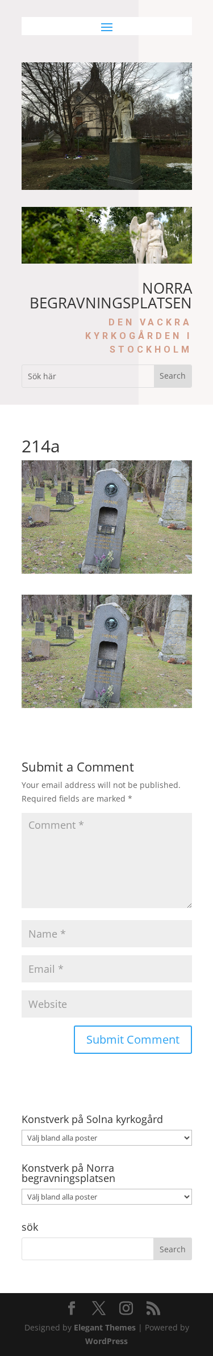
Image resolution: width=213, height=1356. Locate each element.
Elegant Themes (105, 1327)
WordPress (106, 1341)
